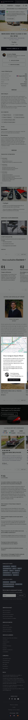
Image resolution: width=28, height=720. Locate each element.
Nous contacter (13, 379)
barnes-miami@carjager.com (17, 376)
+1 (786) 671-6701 (15, 374)
